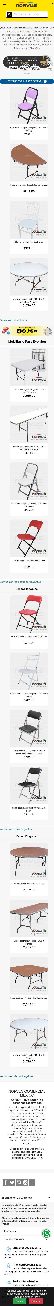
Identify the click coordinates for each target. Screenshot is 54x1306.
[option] (27, 63)
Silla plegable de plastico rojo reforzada (29, 636)
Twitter (12, 1182)
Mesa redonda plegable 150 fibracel (29, 883)
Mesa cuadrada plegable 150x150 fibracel (28, 998)
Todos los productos (14, 320)
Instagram (25, 1182)
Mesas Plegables (27, 836)
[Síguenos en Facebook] (27, 331)
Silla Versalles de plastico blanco (29, 242)
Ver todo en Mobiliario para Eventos (22, 582)
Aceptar (20, 1301)
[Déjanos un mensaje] (45, 1233)
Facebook (6, 1182)
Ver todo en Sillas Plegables (18, 829)
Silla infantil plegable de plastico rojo (29, 560)
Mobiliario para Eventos (27, 341)
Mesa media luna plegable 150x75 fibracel (29, 185)
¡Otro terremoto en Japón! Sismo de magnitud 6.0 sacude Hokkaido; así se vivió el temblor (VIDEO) (26, 1220)
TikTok (32, 1182)
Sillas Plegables (27, 589)
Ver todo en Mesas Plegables (18, 1076)
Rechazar (36, 1301)
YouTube (19, 1182)
